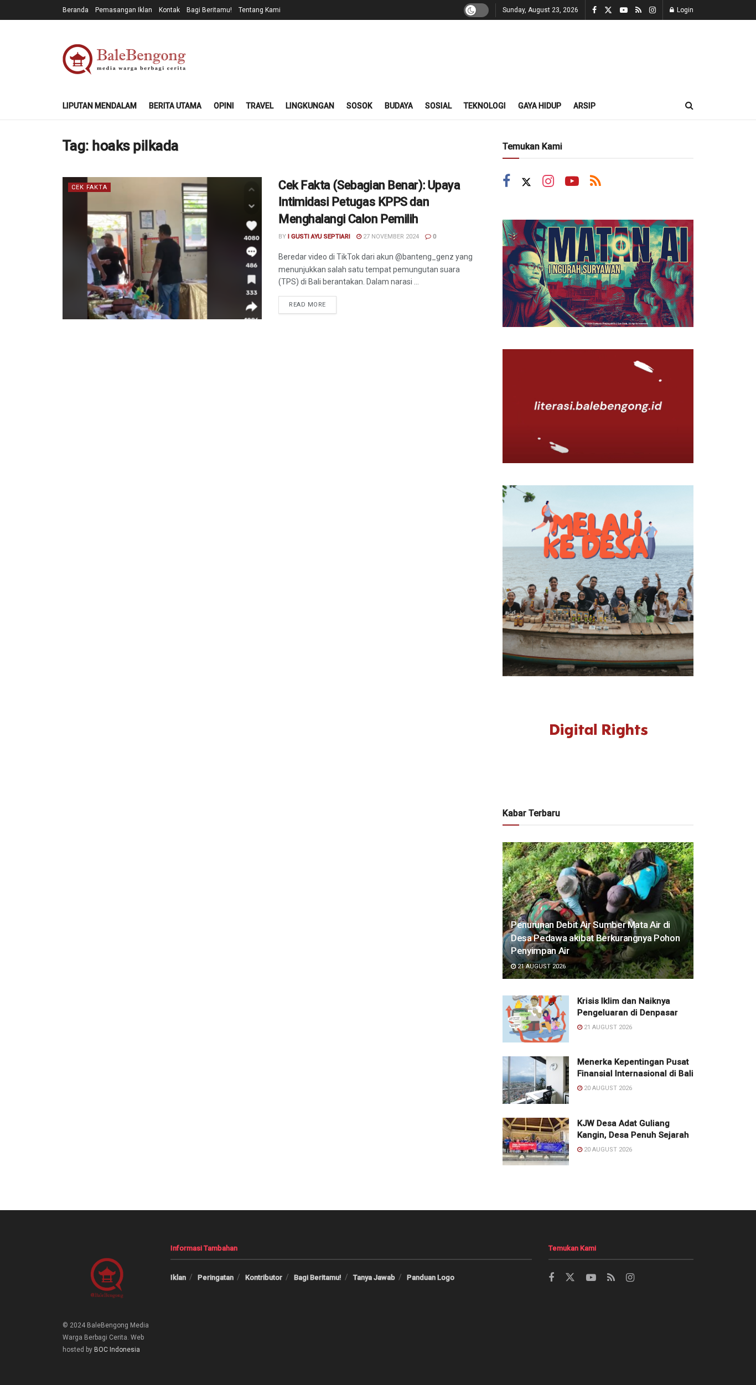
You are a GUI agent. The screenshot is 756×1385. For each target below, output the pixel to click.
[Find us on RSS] (638, 10)
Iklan (178, 1277)
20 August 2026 (607, 1088)
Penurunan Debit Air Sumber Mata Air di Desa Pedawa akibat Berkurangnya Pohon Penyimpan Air (595, 938)
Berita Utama (175, 105)
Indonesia (125, 1349)
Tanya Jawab (374, 1277)
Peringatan (216, 1277)
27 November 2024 (390, 236)
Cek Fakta (89, 187)
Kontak (169, 10)
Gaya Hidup (539, 105)
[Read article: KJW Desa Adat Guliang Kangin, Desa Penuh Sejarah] (536, 1141)
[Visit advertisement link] (598, 273)
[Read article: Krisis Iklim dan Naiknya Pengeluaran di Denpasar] (536, 1019)
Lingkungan (310, 105)
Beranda (76, 10)
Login (684, 10)
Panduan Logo (430, 1277)
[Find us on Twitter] (608, 10)
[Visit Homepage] (126, 56)
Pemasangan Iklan (123, 10)
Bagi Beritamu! (209, 10)
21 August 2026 (541, 966)
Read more (312, 302)
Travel (259, 105)
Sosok (359, 105)
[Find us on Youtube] (624, 10)
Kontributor (263, 1277)
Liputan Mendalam (100, 105)
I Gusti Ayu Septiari (319, 236)
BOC (101, 1349)
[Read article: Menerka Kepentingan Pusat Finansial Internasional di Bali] (536, 1080)
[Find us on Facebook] (594, 10)
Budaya (399, 105)
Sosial (438, 105)
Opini (224, 105)
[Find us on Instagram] (652, 10)
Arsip (584, 105)
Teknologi (485, 105)
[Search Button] (689, 106)
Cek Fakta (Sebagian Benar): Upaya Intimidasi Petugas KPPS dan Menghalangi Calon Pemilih (369, 202)
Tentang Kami (260, 10)
